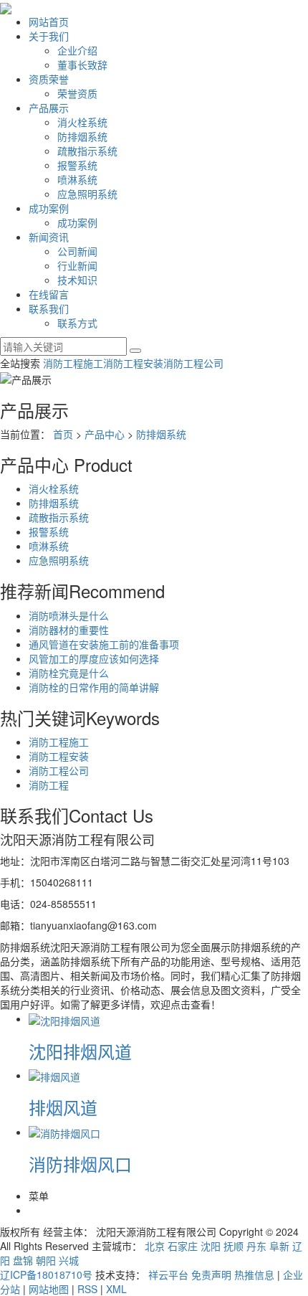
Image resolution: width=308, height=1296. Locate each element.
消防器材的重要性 (69, 630)
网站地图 (49, 1289)
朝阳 (46, 1260)
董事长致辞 (82, 64)
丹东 (256, 1246)
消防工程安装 (133, 363)
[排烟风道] (54, 1075)
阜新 (279, 1246)
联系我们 (49, 308)
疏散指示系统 (87, 150)
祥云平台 (168, 1274)
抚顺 (233, 1246)
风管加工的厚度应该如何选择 (94, 658)
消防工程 (49, 784)
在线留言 (49, 294)
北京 (155, 1246)
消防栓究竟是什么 (69, 673)
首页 (63, 434)
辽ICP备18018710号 (46, 1274)
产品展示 (49, 107)
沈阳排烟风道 (80, 1051)
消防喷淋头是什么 (69, 615)
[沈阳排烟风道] (64, 1018)
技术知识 (77, 280)
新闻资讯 (49, 237)
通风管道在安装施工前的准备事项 (104, 644)
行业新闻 (77, 265)
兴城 (69, 1260)
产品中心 (105, 434)
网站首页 (49, 21)
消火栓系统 (82, 122)
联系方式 (77, 323)
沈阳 (211, 1246)
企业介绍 (77, 50)
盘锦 (23, 1260)
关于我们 (49, 36)
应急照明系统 (87, 193)
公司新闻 (77, 251)
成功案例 (49, 208)
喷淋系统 (77, 179)
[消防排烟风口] (64, 1132)
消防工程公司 (193, 363)
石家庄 (183, 1246)
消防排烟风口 (80, 1163)
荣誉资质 (77, 93)
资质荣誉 (49, 79)
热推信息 (254, 1274)
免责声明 (211, 1274)
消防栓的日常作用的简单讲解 (94, 687)
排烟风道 (63, 1107)
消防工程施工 (73, 363)
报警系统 (77, 165)
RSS (87, 1289)
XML (116, 1289)
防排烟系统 (82, 136)
